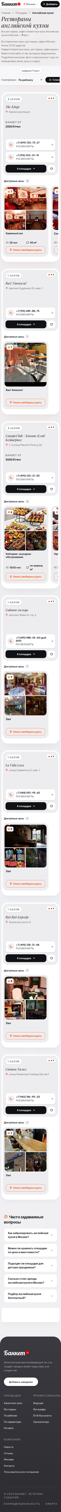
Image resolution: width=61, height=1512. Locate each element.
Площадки (21, 12)
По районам (10, 1415)
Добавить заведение (21, 1381)
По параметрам (12, 1421)
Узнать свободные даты (27, 249)
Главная (5, 12)
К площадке (24, 168)
